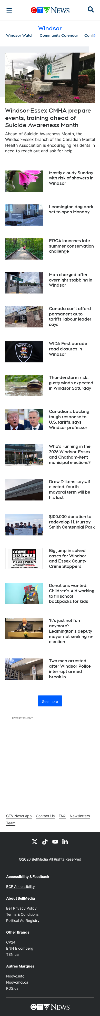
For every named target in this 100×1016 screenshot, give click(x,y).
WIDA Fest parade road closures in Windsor (68, 349)
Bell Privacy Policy (21, 908)
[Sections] (9, 10)
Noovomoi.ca (17, 982)
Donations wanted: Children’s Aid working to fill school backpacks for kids (71, 593)
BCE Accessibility (20, 886)
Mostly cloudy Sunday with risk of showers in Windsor (71, 178)
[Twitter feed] (35, 841)
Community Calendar (59, 35)
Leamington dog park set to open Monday (71, 209)
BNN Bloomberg (19, 948)
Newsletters (80, 816)
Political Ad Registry (22, 920)
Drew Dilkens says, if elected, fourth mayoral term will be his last (69, 489)
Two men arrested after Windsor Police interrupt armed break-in (70, 668)
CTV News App (19, 816)
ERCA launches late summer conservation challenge (71, 246)
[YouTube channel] (55, 841)
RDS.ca (12, 988)
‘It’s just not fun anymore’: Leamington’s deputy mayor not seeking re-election (71, 631)
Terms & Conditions (22, 914)
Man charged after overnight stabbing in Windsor (70, 280)
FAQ (62, 816)
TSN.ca (12, 954)
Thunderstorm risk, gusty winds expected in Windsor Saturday (71, 383)
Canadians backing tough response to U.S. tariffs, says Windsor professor (69, 419)
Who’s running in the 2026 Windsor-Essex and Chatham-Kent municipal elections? (70, 454)
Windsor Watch (20, 35)
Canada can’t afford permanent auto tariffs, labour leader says (70, 316)
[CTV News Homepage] (50, 10)
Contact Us (45, 816)
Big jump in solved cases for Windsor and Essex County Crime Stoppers (67, 558)
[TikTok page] (45, 841)
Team (10, 823)
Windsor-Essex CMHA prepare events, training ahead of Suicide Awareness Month (48, 117)
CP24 (10, 942)
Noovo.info (15, 976)
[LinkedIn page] (65, 841)
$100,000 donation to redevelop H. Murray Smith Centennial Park (72, 522)
